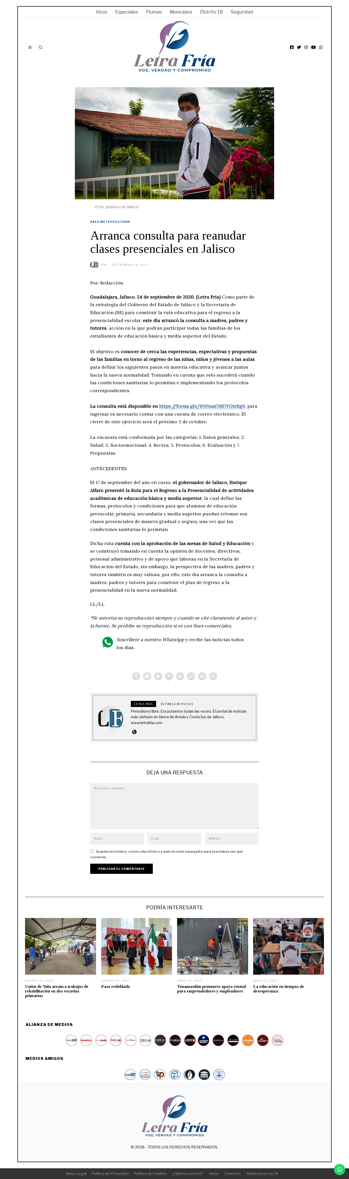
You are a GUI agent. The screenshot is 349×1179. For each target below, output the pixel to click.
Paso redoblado (115, 986)
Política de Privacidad (110, 1173)
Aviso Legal (76, 1173)
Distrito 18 (211, 12)
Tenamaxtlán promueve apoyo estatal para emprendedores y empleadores (211, 989)
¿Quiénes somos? (187, 1173)
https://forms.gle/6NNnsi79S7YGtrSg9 (202, 406)
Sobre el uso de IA (262, 1173)
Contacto (232, 1173)
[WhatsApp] (321, 47)
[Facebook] (292, 47)
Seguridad (242, 12)
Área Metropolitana (110, 221)
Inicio (101, 12)
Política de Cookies (150, 1173)
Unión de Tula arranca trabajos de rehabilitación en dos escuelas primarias (56, 991)
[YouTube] (313, 47)
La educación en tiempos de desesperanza (278, 989)
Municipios (181, 12)
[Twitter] (299, 47)
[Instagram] (306, 47)
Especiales (126, 12)
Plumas (154, 12)
